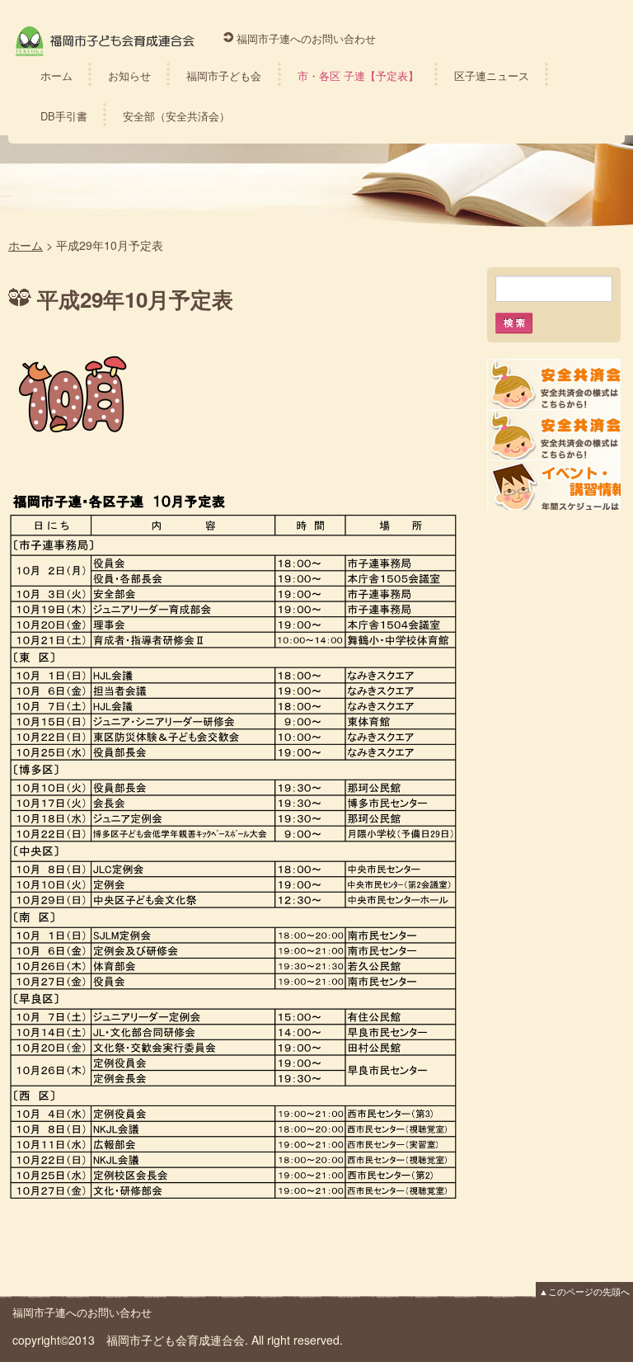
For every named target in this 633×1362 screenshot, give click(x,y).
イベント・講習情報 (554, 484)
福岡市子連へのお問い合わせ (306, 38)
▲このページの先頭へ (584, 1291)
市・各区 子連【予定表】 (358, 75)
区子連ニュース (491, 75)
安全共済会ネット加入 (554, 434)
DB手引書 (63, 116)
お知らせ (129, 75)
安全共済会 (554, 384)
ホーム (56, 75)
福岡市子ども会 (223, 75)
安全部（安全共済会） (176, 116)
